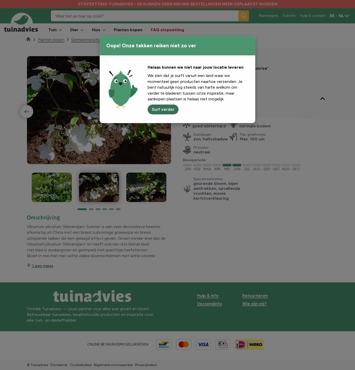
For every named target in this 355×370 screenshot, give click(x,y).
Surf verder (163, 109)
